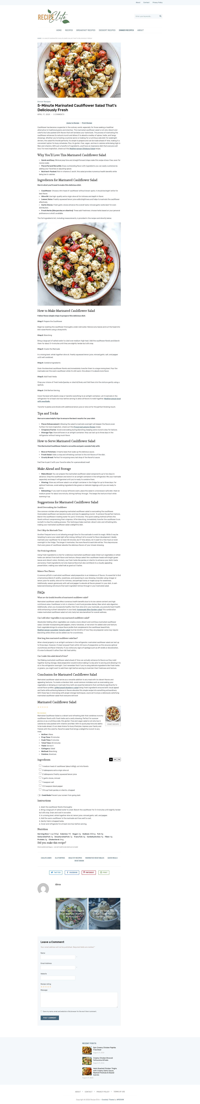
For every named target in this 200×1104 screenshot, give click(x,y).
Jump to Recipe (72, 123)
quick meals (112, 858)
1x (111, 759)
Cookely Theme (108, 1100)
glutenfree (60, 858)
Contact (146, 2)
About (138, 2)
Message (44, 990)
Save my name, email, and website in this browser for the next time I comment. (70, 1011)
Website (44, 974)
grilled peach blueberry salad (66, 688)
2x (115, 759)
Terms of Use (119, 1092)
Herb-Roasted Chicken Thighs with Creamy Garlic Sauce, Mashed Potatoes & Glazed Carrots (105, 1071)
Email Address (46, 963)
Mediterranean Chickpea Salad (82, 149)
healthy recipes (75, 858)
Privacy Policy (157, 2)
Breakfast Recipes (85, 30)
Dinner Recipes (126, 30)
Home (59, 30)
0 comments (59, 114)
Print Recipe (87, 123)
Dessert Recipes (107, 30)
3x (119, 759)
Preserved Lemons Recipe (84, 427)
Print (105, 872)
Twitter (57, 872)
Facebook (73, 872)
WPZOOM (120, 1100)
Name (43, 953)
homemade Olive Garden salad (89, 610)
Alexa (58, 884)
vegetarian (79, 861)
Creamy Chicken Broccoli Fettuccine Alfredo (103, 1059)
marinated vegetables (94, 858)
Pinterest (90, 872)
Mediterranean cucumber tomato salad (54, 630)
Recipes (69, 30)
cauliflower (46, 858)
